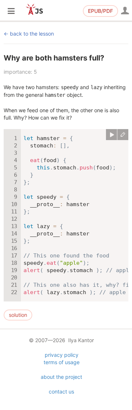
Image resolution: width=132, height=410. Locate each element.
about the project (61, 377)
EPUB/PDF (100, 11)
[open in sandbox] (122, 134)
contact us (61, 391)
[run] (111, 134)
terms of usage (62, 362)
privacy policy (61, 355)
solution (18, 315)
